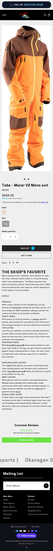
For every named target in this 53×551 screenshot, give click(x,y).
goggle (36, 319)
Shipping (4, 198)
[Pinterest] (17, 262)
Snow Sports (8, 503)
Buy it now (26, 255)
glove (18, 391)
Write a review (27, 439)
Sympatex (17, 307)
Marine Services (10, 510)
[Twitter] (13, 262)
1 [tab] (24, 179)
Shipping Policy (34, 510)
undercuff (39, 388)
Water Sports (9, 507)
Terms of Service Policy (38, 514)
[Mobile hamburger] (5, 15)
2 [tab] (28, 179)
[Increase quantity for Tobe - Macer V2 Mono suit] (15, 236)
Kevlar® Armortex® (15, 345)
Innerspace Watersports (28, 541)
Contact (6, 518)
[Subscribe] (46, 485)
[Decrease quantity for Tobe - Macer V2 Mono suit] (5, 236)
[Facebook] (9, 262)
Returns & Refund (35, 507)
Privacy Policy (34, 503)
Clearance (7, 514)
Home (5, 499)
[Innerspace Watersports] (25, 15)
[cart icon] (49, 15)
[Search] (45, 15)
